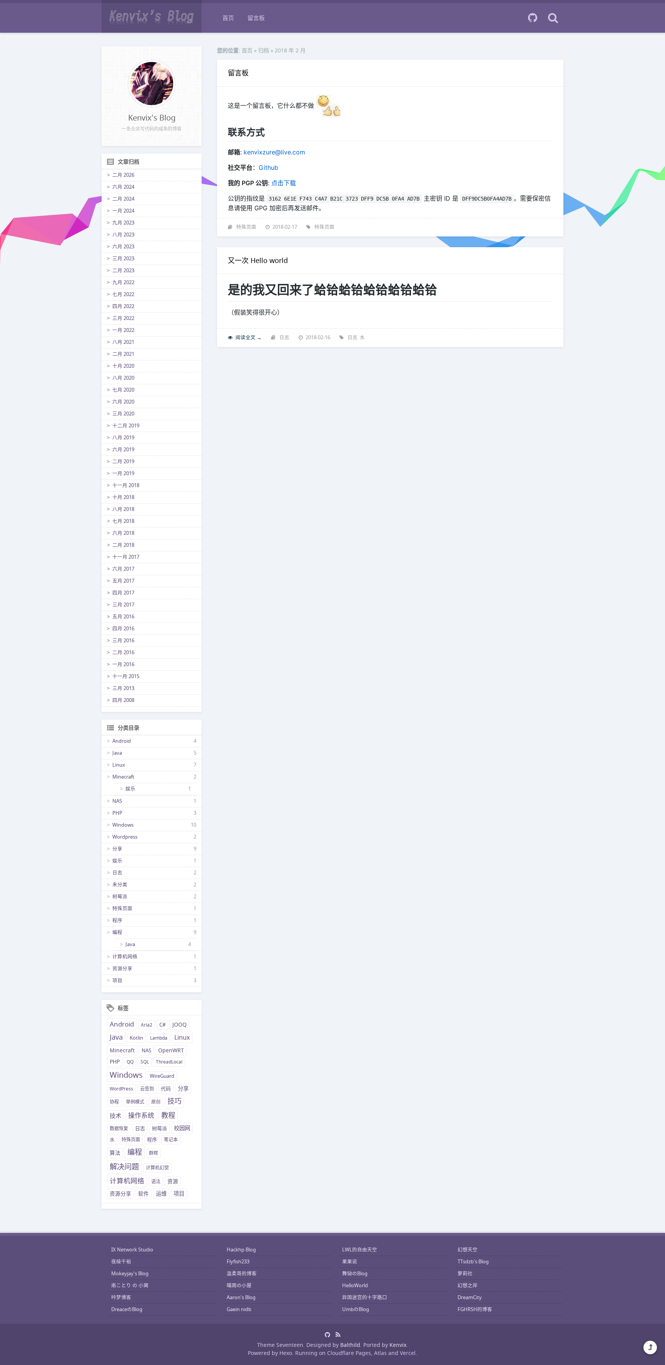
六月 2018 (123, 533)
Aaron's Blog (241, 1297)
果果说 (349, 1261)
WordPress (121, 1088)
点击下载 (283, 183)
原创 (155, 1102)
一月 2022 (123, 330)
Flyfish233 (238, 1261)
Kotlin (136, 1038)
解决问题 (124, 1167)
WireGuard (162, 1076)
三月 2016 (123, 640)
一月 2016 (123, 664)
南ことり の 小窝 (130, 1285)
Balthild (350, 1344)
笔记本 (171, 1139)
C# (162, 1025)
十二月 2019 (125, 425)
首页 (228, 18)
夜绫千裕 (121, 1261)
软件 (143, 1193)
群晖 (153, 1153)
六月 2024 (123, 187)
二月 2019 (123, 461)
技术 (115, 1115)
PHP (117, 813)
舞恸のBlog (355, 1273)
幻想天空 (468, 1249)
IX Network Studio (132, 1249)
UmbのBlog (355, 1309)
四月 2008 (123, 700)
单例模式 (135, 1102)
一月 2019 (123, 473)
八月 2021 (123, 342)
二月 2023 (123, 270)
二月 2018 (123, 545)
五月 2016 (123, 616)
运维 (161, 1193)
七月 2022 (123, 294)
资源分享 (122, 968)
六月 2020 (123, 402)
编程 (117, 932)
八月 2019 (123, 437)
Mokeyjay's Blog (130, 1273)
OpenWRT (171, 1050)
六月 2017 (123, 569)
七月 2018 (123, 521)
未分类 (119, 884)
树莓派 (119, 896)
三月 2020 (123, 413)
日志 (117, 872)
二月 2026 (123, 175)
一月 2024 (123, 211)
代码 (166, 1088)
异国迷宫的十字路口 (364, 1297)
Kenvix (397, 1344)
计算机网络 (124, 956)
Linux (118, 765)
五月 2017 (123, 581)
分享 (117, 849)
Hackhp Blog (241, 1249)
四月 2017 (123, 593)
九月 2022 (123, 282)
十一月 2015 (125, 676)
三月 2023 (123, 258)
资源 (172, 1181)
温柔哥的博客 (242, 1273)
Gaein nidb (239, 1309)
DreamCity (470, 1297)
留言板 (256, 18)
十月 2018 (123, 497)
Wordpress (124, 837)
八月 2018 (123, 509)
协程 (114, 1102)
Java (117, 753)
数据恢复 (119, 1128)
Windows (123, 825)
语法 (155, 1181)
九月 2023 (123, 222)
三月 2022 (123, 318)
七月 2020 (123, 390)
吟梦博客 (121, 1297)
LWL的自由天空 (359, 1249)
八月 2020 (123, 378)
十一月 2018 (125, 485)
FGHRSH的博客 (475, 1309)
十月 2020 (123, 366)
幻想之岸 (468, 1285)
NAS (117, 801)
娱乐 (130, 789)
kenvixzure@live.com (274, 152)
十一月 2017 (125, 557)
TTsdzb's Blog (473, 1261)
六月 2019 (123, 449)
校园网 (182, 1128)
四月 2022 (123, 306)
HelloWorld (355, 1285)
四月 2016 (123, 628)
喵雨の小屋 (239, 1285)
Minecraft (123, 777)
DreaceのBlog (126, 1309)
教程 (168, 1115)
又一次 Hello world (258, 260)
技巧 (174, 1100)
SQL (144, 1062)
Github (268, 167)
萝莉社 (465, 1273)
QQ (130, 1062)
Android (121, 741)
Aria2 (146, 1025)
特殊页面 (122, 908)
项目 (117, 980)
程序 (117, 920)
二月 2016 (123, 652)
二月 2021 (123, 354)
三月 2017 (123, 604)
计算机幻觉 (157, 1167)
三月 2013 (123, 688)
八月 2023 (123, 234)
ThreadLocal (169, 1062)
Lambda (158, 1038)
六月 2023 (123, 246)
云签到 (147, 1088)
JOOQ (179, 1024)
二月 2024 (123, 199)
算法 (115, 1152)
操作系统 (141, 1115)
